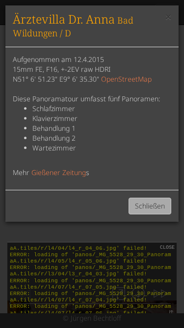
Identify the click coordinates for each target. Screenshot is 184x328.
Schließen (150, 205)
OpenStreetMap (126, 79)
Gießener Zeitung (58, 172)
